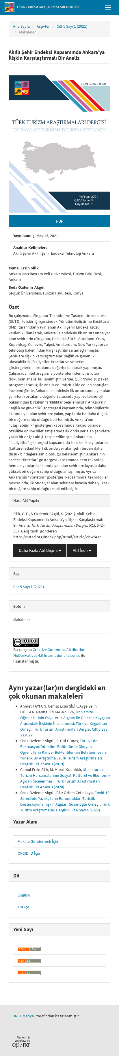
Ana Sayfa (21, 26)
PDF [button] (59, 221)
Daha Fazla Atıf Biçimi (39, 550)
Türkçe (23, 906)
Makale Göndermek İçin (38, 841)
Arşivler (43, 26)
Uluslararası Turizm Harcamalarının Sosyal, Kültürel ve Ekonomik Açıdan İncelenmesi (65, 775)
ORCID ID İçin (29, 853)
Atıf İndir (81, 550)
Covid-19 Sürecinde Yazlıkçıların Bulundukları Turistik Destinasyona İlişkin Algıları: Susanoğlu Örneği (64, 798)
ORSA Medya (23, 1016)
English (24, 895)
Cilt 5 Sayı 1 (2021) (72, 26)
